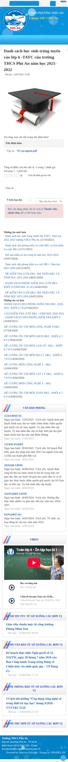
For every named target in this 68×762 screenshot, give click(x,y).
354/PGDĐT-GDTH (15, 493)
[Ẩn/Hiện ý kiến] (30, 199)
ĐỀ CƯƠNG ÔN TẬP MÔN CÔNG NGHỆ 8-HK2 (32, 326)
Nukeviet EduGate (28, 752)
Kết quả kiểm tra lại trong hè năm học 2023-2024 (31, 254)
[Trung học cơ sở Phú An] (15, 20)
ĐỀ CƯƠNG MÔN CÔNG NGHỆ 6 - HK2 (27, 383)
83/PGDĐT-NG (13, 514)
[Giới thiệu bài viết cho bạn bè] (55, 78)
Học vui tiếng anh (28, 583)
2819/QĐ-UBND (13, 465)
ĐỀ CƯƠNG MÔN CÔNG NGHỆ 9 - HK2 (27, 364)
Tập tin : (22, 150)
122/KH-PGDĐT (13, 444)
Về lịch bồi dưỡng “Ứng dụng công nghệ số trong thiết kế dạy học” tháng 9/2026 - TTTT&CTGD (33, 703)
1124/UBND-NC (13, 416)
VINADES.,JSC (58, 752)
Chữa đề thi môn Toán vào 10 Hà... (37, 596)
